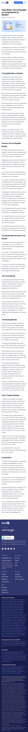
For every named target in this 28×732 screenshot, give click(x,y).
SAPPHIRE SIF (17, 641)
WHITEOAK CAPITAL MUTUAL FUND (10, 636)
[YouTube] (14, 549)
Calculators (4, 587)
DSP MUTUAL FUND (9, 609)
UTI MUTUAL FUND (20, 634)
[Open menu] (25, 2)
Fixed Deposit (5, 581)
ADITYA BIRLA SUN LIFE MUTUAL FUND (10, 601)
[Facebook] (8, 549)
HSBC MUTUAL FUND (17, 614)
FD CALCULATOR (6, 656)
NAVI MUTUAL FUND (6, 623)
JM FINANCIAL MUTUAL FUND (17, 617)
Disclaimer (17, 574)
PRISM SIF (18, 643)
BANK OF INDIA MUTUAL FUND (16, 604)
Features (4, 574)
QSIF (5, 645)
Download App (18, 2)
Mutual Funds (5, 576)
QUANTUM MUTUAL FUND (8, 628)
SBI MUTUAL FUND (6, 630)
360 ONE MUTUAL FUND (7, 599)
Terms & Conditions (20, 579)
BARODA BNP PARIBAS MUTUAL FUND (10, 606)
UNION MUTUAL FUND (10, 634)
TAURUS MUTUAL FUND (14, 631)
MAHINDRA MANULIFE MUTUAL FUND (10, 620)
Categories (4, 590)
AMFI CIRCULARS (11, 668)
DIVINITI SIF (12, 643)
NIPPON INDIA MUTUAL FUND (18, 623)
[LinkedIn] (11, 549)
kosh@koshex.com (6, 558)
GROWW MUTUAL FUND (7, 612)
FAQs (16, 565)
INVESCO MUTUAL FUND (20, 615)
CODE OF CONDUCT (6, 666)
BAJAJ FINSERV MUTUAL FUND (12, 603)
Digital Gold (4, 579)
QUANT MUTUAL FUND (21, 627)
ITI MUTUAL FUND (6, 617)
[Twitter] (5, 549)
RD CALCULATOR (15, 656)
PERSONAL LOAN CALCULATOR (16, 658)
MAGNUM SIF (10, 645)
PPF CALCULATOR (13, 655)
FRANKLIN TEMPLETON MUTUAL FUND (13, 611)
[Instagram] (2, 549)
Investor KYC (5, 592)
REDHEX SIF (23, 641)
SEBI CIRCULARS (15, 666)
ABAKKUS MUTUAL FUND (19, 599)
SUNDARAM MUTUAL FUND (17, 630)
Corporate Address (6, 560)
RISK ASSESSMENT (12, 671)
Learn (16, 563)
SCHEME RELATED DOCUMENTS (14, 673)
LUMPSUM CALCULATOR (16, 651)
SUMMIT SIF (6, 643)
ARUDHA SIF (4, 641)
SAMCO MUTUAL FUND (20, 628)
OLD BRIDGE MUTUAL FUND (8, 625)
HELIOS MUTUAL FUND (7, 614)
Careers (17, 560)
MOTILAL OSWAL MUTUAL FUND (16, 622)
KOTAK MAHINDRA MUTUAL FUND (9, 619)
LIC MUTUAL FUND (22, 619)
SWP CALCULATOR (6, 661)
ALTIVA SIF (10, 641)
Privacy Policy (18, 576)
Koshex (15, 512)
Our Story (17, 558)
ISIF (2, 643)
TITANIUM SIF (17, 645)
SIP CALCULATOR (6, 651)
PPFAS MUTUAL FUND (10, 627)
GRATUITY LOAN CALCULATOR (19, 660)
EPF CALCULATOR (22, 655)
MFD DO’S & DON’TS (10, 670)
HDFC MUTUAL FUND (18, 612)
